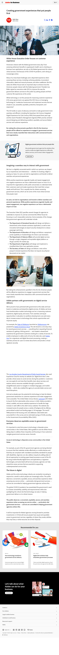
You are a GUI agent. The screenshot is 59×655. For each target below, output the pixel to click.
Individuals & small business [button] (9, 618)
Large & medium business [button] (8, 614)
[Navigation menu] (2, 2)
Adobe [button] (3, 624)
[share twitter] (45, 20)
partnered (42, 399)
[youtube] (24, 630)
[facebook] (14, 630)
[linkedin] (22, 630)
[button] (6, 630)
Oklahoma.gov (42, 324)
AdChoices (6, 634)
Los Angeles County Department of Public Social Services (27, 374)
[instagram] (16, 630)
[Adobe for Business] (12, 2)
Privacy (19, 632)
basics (6, 553)
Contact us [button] (4, 607)
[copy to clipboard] (52, 20)
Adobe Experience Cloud (22, 327)
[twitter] (19, 630)
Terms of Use (23, 632)
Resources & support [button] (7, 621)
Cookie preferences (30, 632)
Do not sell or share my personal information (44, 632)
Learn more (29, 156)
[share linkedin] (47, 20)
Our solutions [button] (5, 611)
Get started (9, 593)
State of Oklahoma (23, 324)
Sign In (55, 2)
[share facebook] (49, 20)
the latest (36, 553)
